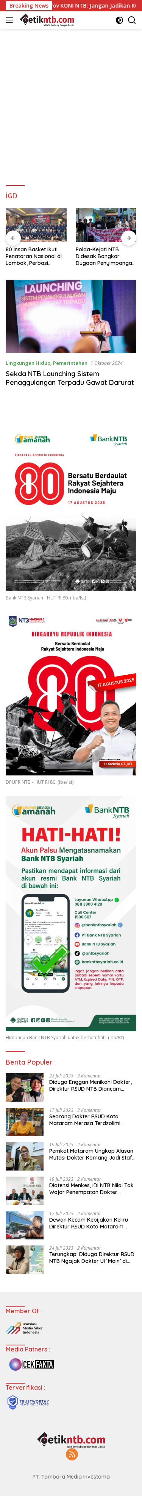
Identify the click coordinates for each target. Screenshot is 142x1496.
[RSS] (72, 1455)
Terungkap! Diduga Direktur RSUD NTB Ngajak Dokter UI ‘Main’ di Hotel (91, 1257)
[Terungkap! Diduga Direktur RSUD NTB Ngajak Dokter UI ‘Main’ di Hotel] (25, 1259)
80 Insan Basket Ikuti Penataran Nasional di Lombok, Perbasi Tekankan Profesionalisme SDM (34, 256)
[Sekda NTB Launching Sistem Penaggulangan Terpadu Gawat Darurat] (71, 316)
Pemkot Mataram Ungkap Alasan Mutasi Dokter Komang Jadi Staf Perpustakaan (91, 1154)
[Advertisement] (71, 103)
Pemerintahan (70, 363)
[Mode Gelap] (119, 20)
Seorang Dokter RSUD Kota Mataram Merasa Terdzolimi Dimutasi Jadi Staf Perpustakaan (91, 1120)
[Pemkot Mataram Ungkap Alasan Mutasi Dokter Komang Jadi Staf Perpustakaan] (25, 1156)
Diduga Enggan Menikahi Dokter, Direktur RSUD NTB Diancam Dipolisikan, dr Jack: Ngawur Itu (90, 1085)
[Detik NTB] (46, 20)
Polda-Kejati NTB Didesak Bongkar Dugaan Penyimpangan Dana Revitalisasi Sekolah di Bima (105, 256)
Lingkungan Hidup (28, 363)
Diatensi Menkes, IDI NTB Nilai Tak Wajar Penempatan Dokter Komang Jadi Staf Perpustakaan (91, 1189)
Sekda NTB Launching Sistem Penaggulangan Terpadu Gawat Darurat (70, 378)
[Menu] (11, 20)
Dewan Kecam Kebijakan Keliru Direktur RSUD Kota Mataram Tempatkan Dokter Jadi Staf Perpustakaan (88, 1223)
